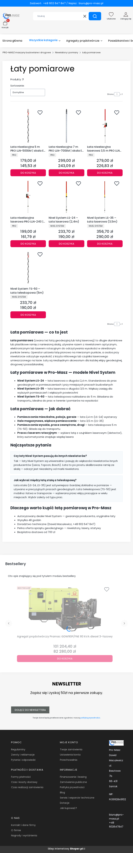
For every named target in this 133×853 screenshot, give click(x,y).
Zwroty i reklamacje (23, 754)
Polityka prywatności (72, 787)
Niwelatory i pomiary (66, 52)
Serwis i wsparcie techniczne (77, 797)
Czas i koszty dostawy (24, 782)
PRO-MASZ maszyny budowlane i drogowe (27, 52)
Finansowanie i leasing (73, 777)
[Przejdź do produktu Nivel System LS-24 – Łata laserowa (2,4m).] (66, 197)
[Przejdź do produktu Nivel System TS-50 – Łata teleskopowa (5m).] (28, 267)
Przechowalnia (68, 760)
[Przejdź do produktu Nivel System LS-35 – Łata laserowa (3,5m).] (105, 197)
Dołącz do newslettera (30, 710)
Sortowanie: (17, 85)
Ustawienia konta (70, 754)
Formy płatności (21, 777)
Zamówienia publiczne (73, 782)
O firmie (16, 830)
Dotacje (64, 803)
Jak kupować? (68, 808)
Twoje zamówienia (71, 749)
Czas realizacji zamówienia (27, 787)
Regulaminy (18, 749)
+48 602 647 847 (54, 3)
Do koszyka (28, 172)
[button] (95, 16)
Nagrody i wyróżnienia (24, 835)
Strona (110, 94)
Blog (62, 792)
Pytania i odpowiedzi (23, 760)
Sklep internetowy (65, 848)
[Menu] (45, 40)
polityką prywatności (90, 717)
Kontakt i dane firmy (23, 825)
